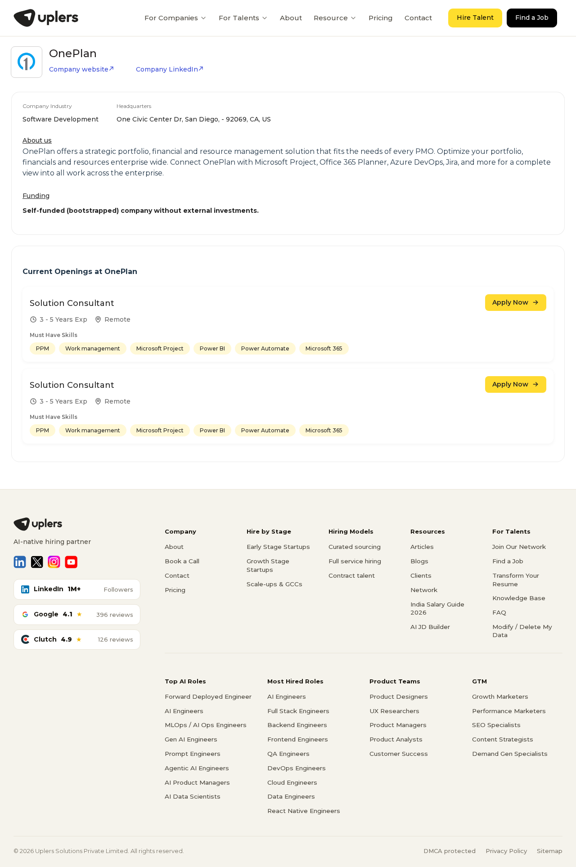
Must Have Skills (53, 335)
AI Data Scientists (192, 796)
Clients (421, 575)
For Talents (239, 17)
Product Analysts (396, 739)
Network (423, 589)
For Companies (171, 17)
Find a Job (532, 17)
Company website (78, 69)
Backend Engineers (297, 724)
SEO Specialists (496, 724)
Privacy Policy (506, 850)
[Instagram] (54, 562)
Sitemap (549, 850)
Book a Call (182, 561)
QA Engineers (288, 753)
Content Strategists (502, 739)
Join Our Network (519, 546)
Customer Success (398, 753)
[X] (37, 562)
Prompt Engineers (192, 753)
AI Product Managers (197, 782)
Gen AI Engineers (191, 739)
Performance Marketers (509, 710)
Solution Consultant (72, 303)
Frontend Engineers (297, 739)
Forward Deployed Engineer (208, 696)
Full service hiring (354, 561)
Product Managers (398, 724)
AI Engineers (184, 710)
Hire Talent (475, 17)
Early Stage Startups (278, 546)
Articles (422, 546)
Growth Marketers (500, 696)
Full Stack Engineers (298, 710)
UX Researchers (394, 710)
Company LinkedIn (167, 69)
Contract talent (351, 575)
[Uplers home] (77, 524)
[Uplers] (46, 18)
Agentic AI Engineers (197, 768)
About (291, 17)
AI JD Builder (430, 626)
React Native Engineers (303, 810)
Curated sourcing (354, 546)
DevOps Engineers (296, 768)
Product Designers (398, 696)
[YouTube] (71, 562)
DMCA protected (449, 850)
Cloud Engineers (292, 782)
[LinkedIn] (20, 562)
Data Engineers (291, 796)
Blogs (419, 561)
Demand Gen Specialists (510, 753)
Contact (418, 17)
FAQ (499, 612)
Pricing (381, 17)
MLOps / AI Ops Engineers (206, 724)
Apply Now (510, 302)
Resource (331, 17)
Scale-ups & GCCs (274, 584)
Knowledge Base (518, 598)
